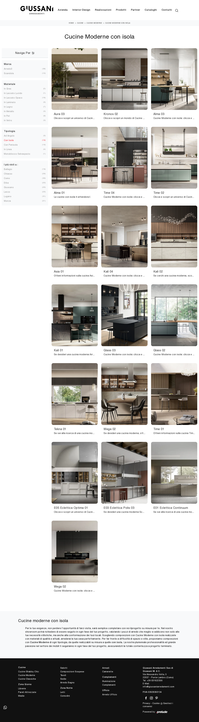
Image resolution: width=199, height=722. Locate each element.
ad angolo (9, 136)
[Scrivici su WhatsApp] (5, 707)
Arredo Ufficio (109, 694)
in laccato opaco (13, 98)
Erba (6, 183)
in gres (7, 89)
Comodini (65, 696)
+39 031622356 (155, 680)
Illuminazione (108, 681)
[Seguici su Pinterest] (155, 697)
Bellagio (8, 169)
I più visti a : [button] (11, 165)
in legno (8, 107)
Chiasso (8, 174)
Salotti (63, 668)
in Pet (7, 116)
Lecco (7, 192)
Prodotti (121, 10)
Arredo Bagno (67, 682)
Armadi (105, 668)
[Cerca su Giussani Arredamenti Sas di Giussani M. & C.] (176, 10)
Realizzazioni (103, 10)
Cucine (80, 23)
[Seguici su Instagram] (151, 697)
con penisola (10, 145)
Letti (62, 692)
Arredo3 (8, 69)
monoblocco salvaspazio (17, 154)
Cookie (156, 703)
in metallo (9, 111)
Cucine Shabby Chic (28, 671)
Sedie (63, 679)
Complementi (109, 685)
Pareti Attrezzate (27, 692)
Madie (21, 696)
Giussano (9, 187)
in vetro (8, 120)
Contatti (167, 10)
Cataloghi (151, 10)
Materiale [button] (9, 84)
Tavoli (63, 675)
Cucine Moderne (94, 23)
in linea (8, 149)
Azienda (63, 10)
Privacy (146, 703)
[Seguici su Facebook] (145, 697)
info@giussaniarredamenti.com (158, 686)
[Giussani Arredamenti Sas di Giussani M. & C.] (36, 10)
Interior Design (81, 10)
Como (7, 178)
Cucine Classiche (27, 679)
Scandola (9, 73)
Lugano (7, 196)
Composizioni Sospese (72, 671)
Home (71, 23)
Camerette (107, 671)
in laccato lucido (13, 93)
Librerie (22, 688)
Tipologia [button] (9, 131)
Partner (135, 10)
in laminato (10, 102)
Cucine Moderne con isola (117, 23)
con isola (9, 140)
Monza (7, 201)
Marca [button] (8, 64)
